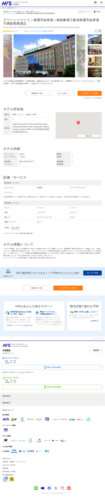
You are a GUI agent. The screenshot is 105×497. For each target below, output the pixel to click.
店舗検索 (93, 321)
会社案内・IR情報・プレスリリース (13, 462)
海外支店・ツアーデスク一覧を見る (18, 325)
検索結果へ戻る (37, 93)
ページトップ (97, 338)
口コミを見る (62, 93)
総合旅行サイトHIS (9, 11)
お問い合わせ (6, 458)
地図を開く (89, 136)
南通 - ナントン (35, 11)
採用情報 (5, 468)
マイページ (95, 4)
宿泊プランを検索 (91, 93)
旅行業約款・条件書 (8, 471)
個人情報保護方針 (8, 475)
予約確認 (98, 11)
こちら (23, 372)
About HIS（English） (9, 465)
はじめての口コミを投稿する (40, 31)
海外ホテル (20, 11)
